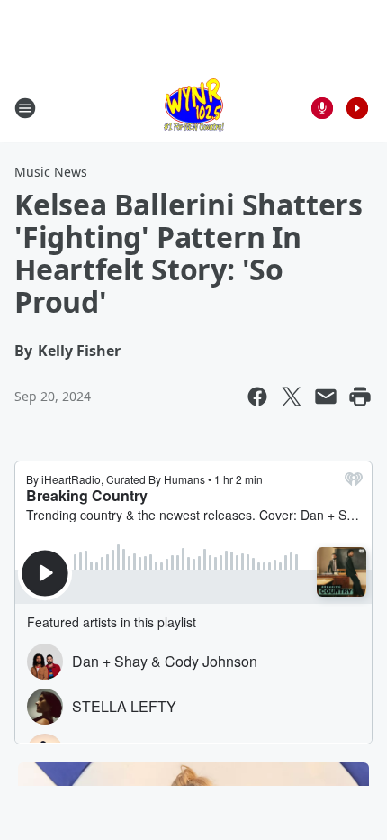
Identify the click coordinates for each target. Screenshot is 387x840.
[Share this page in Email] (325, 396)
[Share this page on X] (291, 396)
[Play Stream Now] (357, 108)
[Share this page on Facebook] (257, 396)
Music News (50, 171)
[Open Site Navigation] (25, 108)
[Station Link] (194, 107)
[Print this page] (360, 396)
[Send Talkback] (322, 108)
